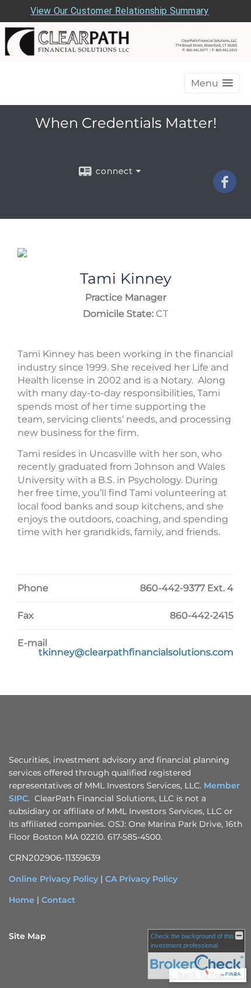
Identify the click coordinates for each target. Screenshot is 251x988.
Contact (58, 900)
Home (21, 900)
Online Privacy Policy (53, 879)
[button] (211, 83)
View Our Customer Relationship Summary (119, 10)
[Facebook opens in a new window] (224, 189)
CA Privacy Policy (141, 879)
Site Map (27, 936)
